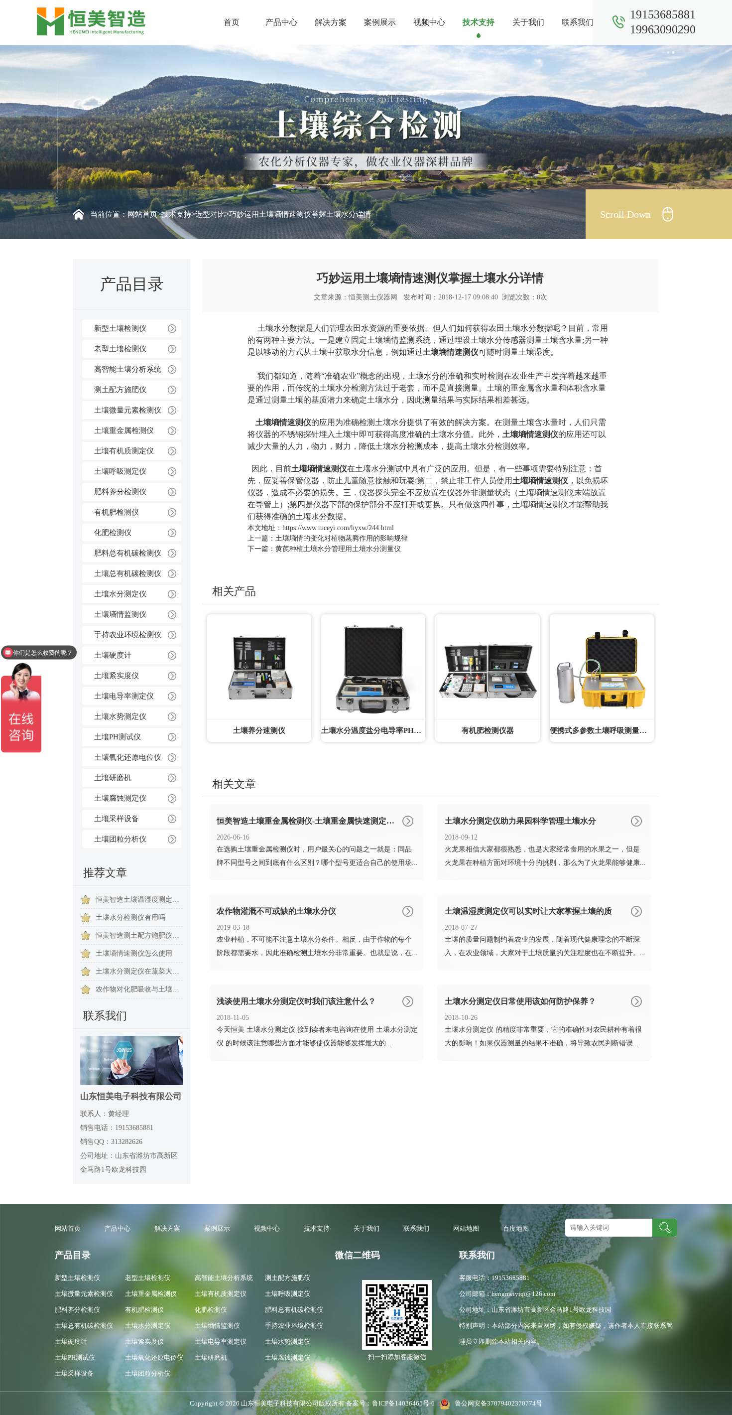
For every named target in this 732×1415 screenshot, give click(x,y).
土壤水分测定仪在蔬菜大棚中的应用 (139, 971)
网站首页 (142, 214)
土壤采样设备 (116, 819)
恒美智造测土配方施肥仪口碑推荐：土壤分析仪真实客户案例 (139, 935)
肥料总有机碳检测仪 (127, 553)
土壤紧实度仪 (116, 676)
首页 (232, 22)
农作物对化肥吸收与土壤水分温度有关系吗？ (139, 989)
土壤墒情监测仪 (120, 614)
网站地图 (466, 1228)
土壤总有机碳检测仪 (127, 573)
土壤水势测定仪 (120, 716)
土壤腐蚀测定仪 (120, 798)
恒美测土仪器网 (373, 297)
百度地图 (516, 1228)
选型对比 (210, 214)
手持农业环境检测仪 (127, 635)
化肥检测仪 (112, 533)
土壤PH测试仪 (117, 737)
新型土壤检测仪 (120, 328)
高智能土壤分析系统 (127, 369)
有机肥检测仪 (116, 512)
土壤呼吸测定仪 (120, 471)
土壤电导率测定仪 (124, 696)
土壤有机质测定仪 (124, 451)
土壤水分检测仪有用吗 (130, 917)
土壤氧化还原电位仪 (127, 757)
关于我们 (528, 22)
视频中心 (429, 22)
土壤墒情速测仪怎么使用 (134, 953)
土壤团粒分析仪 (120, 839)
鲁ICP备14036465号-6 (404, 1403)
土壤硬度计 (112, 655)
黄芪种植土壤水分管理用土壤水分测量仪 (338, 549)
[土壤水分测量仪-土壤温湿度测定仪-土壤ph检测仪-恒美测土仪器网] (91, 20)
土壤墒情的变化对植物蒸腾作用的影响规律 (341, 538)
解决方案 (331, 22)
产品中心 (281, 22)
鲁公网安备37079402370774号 (496, 1403)
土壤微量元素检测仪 (127, 410)
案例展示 (380, 22)
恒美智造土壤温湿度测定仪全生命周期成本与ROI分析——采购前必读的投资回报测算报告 (139, 899)
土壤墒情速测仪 (451, 352)
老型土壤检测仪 (120, 349)
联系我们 (578, 22)
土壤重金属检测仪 (124, 430)
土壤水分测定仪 (120, 594)
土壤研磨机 (112, 778)
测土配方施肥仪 (120, 390)
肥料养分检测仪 (120, 492)
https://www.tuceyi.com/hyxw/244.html (338, 528)
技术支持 (478, 22)
